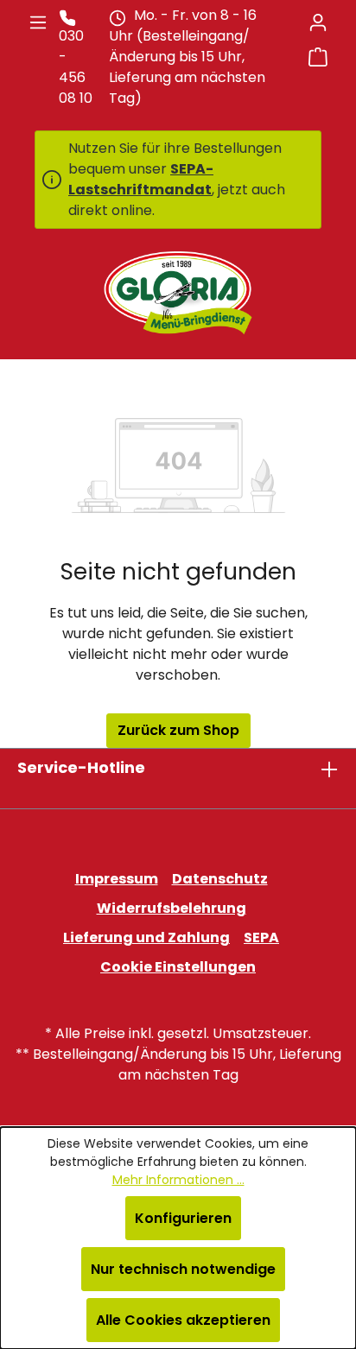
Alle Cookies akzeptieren (183, 1320)
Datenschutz (220, 879)
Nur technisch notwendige (183, 1269)
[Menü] (38, 22)
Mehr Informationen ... (178, 1179)
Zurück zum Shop (178, 730)
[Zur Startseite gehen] (178, 293)
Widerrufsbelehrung (171, 908)
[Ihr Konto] (318, 22)
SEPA (261, 937)
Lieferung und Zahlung (146, 937)
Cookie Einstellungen (178, 967)
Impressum (116, 879)
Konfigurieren (183, 1218)
